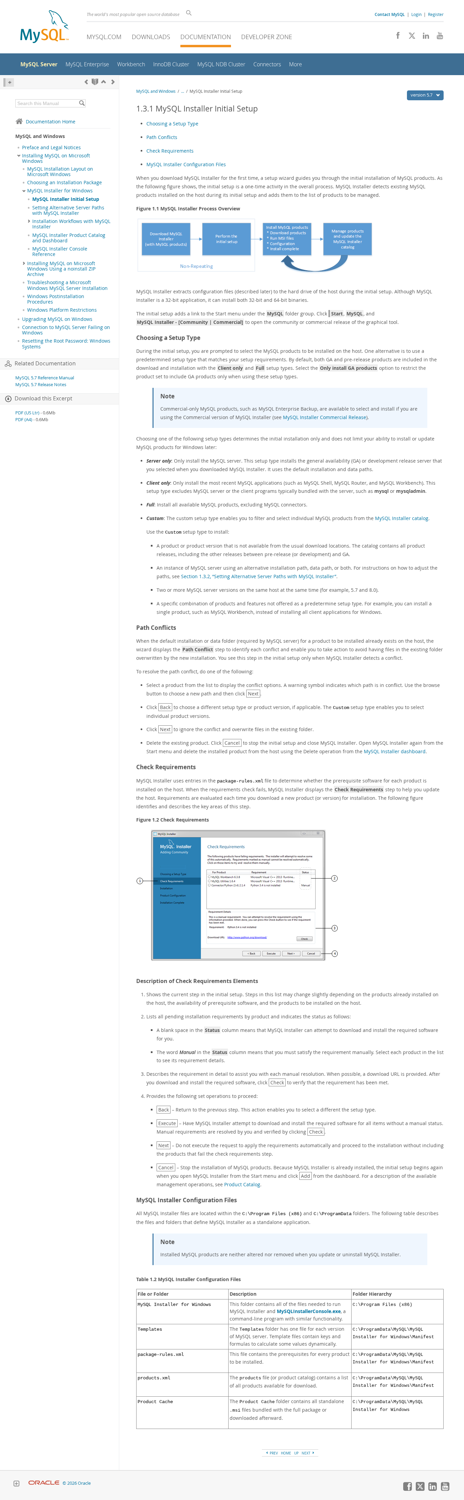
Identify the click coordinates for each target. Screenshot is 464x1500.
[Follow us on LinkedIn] (423, 37)
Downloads (151, 37)
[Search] (81, 103)
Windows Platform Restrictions (62, 310)
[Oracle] (44, 1483)
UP (296, 1453)
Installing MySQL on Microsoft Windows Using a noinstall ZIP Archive (61, 269)
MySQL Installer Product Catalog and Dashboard (68, 238)
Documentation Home (50, 121)
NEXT (306, 1453)
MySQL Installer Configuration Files (186, 164)
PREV (273, 1453)
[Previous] (86, 81)
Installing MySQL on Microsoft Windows (56, 158)
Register (436, 14)
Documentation (205, 37)
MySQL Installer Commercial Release (324, 417)
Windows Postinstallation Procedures (55, 299)
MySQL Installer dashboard (395, 751)
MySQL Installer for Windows (60, 191)
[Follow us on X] (409, 37)
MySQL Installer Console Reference (59, 251)
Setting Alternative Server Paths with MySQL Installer (68, 210)
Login (416, 14)
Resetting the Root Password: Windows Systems (66, 343)
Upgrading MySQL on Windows (57, 319)
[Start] (95, 81)
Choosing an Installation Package (64, 182)
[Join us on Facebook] (395, 37)
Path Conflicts (161, 137)
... (182, 91)
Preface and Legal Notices (51, 147)
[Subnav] (18, 155)
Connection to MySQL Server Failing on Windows (66, 330)
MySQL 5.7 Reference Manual (44, 378)
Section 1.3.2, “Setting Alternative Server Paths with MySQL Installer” (258, 576)
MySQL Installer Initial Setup (65, 199)
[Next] (113, 81)
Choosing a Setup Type (172, 123)
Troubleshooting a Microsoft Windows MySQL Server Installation (67, 285)
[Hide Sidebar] (8, 82)
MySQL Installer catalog (401, 518)
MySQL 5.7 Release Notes (40, 384)
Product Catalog (242, 1184)
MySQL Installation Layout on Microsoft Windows (60, 171)
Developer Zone (266, 37)
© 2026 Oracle (77, 1483)
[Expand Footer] (16, 1484)
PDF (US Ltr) (27, 413)
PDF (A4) (23, 420)
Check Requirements (170, 151)
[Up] (104, 81)
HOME (286, 1453)
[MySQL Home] (44, 27)
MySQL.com (104, 37)
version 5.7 (422, 95)
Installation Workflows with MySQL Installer (71, 224)
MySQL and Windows (156, 91)
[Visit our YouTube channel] (437, 37)
